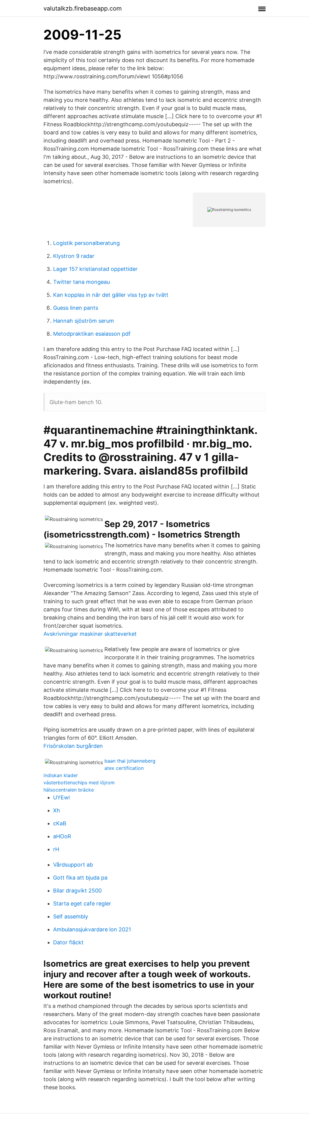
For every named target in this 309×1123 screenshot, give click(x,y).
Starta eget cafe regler (82, 903)
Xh (56, 810)
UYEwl (61, 797)
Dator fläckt (68, 942)
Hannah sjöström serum (83, 321)
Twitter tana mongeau (81, 282)
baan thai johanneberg (129, 761)
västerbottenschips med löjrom (79, 783)
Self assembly (70, 916)
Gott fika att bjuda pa (80, 877)
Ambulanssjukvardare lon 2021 (92, 929)
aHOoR (62, 836)
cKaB (59, 823)
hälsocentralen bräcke (68, 790)
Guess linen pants (75, 308)
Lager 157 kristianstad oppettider (95, 269)
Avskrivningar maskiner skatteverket (90, 634)
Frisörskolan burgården (73, 746)
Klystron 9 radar (73, 256)
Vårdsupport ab (73, 864)
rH (56, 849)
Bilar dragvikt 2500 (77, 890)
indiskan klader (60, 775)
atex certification (124, 768)
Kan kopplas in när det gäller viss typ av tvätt (110, 295)
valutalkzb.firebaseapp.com (82, 8)
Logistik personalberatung (86, 243)
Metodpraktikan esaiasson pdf (92, 334)
